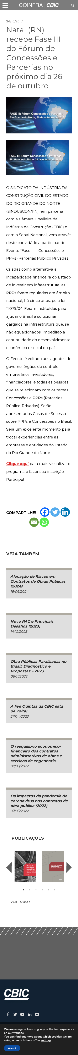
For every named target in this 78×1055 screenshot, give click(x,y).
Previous (9, 867)
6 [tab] (55, 890)
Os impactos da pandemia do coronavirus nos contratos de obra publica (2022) (39, 801)
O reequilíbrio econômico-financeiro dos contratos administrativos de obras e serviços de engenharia (36, 753)
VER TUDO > (20, 902)
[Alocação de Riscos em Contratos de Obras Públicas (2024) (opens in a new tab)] (53, 866)
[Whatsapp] (44, 522)
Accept (12, 1048)
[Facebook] (45, 512)
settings (46, 1040)
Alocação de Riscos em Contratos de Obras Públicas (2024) (38, 581)
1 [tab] (23, 890)
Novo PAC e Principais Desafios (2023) (31, 624)
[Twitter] (55, 512)
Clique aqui (17, 464)
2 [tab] (30, 890)
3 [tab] (36, 890)
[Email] (34, 522)
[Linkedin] (65, 512)
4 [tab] (42, 890)
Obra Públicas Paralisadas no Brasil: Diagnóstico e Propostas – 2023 (38, 666)
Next (69, 867)
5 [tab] (48, 890)
